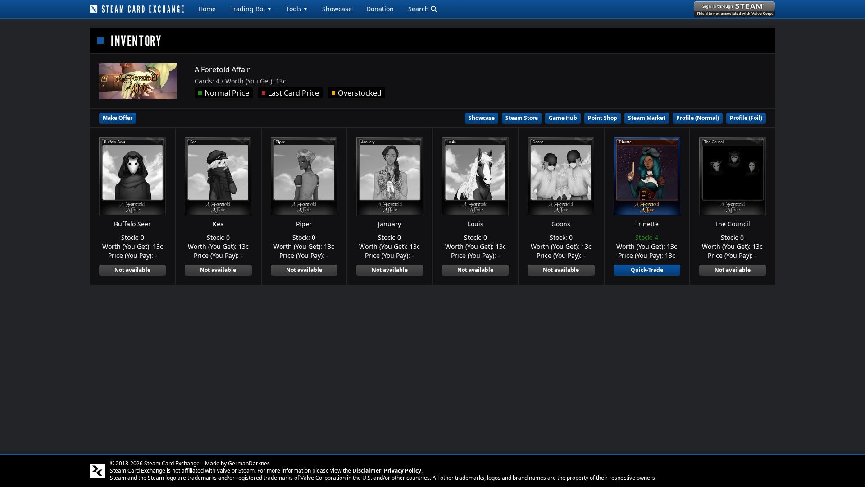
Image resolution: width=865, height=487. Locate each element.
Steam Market (646, 118)
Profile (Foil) (746, 118)
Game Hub (563, 118)
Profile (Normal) (697, 118)
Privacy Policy (402, 470)
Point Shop (602, 118)
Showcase (337, 9)
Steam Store (521, 118)
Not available (132, 270)
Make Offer (117, 118)
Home (207, 9)
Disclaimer (366, 470)
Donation (380, 9)
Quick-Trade (647, 270)
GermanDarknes (249, 463)
